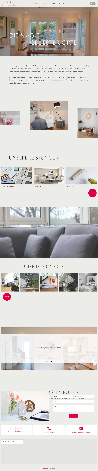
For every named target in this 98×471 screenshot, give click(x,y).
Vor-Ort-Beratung (7, 186)
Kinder (45, 3)
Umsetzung (69, 186)
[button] (2, 348)
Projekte (53, 3)
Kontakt (62, 3)
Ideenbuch (37, 186)
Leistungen (37, 3)
